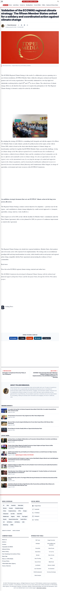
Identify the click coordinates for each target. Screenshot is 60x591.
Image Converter (51, 540)
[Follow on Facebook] (21, 25)
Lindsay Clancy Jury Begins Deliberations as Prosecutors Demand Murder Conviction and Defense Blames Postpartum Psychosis (32, 439)
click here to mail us (41, 588)
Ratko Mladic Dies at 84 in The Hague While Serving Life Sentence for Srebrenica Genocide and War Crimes (32, 478)
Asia (8, 505)
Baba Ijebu (20, 505)
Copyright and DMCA (7, 546)
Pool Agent (24, 516)
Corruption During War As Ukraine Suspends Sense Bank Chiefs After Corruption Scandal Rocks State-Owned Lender (32, 410)
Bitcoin (5, 508)
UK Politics (9, 522)
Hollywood (5, 513)
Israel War (19, 513)
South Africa (23, 519)
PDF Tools (38, 540)
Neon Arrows (51, 555)
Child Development (38, 572)
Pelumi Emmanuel (11, 25)
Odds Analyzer (38, 575)
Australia (13, 505)
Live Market (37, 565)
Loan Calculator (37, 568)
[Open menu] (2, 1)
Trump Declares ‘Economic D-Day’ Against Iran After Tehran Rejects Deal (26, 415)
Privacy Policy (5, 561)
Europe (25, 510)
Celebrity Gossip (19, 508)
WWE (12, 524)
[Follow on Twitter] (18, 25)
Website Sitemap (6, 530)
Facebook (14, 338)
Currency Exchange (51, 572)
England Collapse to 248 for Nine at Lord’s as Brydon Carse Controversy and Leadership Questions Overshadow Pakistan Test (32, 465)
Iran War (13, 513)
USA (23, 522)
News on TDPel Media (7, 558)
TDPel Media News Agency (30, 1)
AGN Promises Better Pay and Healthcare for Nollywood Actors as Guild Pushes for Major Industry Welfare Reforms (32, 452)
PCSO (18, 516)
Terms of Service (6, 565)
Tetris (51, 558)
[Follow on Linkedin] (24, 25)
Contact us (22, 5)
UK (4, 522)
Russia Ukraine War (13, 519)
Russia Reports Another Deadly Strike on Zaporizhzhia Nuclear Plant (25, 428)
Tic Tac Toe (51, 551)
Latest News (16, 5)
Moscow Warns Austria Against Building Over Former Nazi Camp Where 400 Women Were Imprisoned (30, 422)
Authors (4, 542)
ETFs (19, 510)
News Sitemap (16, 530)
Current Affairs (37, 5)
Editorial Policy (6, 549)
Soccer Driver (38, 561)
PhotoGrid (37, 548)
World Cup (5, 524)
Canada (11, 508)
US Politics (17, 522)
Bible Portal (51, 561)
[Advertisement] (30, 97)
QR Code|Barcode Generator (51, 544)
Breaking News (29, 5)
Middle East (6, 516)
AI (3, 505)
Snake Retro (37, 551)
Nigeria (13, 516)
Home (10, 5)
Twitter (22, 338)
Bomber (38, 555)
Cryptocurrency (12, 510)
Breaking (5, 5)
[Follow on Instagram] (27, 25)
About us (4, 539)
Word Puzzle (51, 548)
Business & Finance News (52, 5)
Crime (4, 510)
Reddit (30, 338)
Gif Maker (38, 543)
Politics (43, 5)
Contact (4, 544)
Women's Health (51, 565)
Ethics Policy (5, 551)
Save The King (38, 558)
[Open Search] (58, 1)
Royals (4, 519)
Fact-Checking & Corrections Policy (11, 554)
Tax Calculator (51, 568)
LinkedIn (39, 338)
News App (4, 556)
